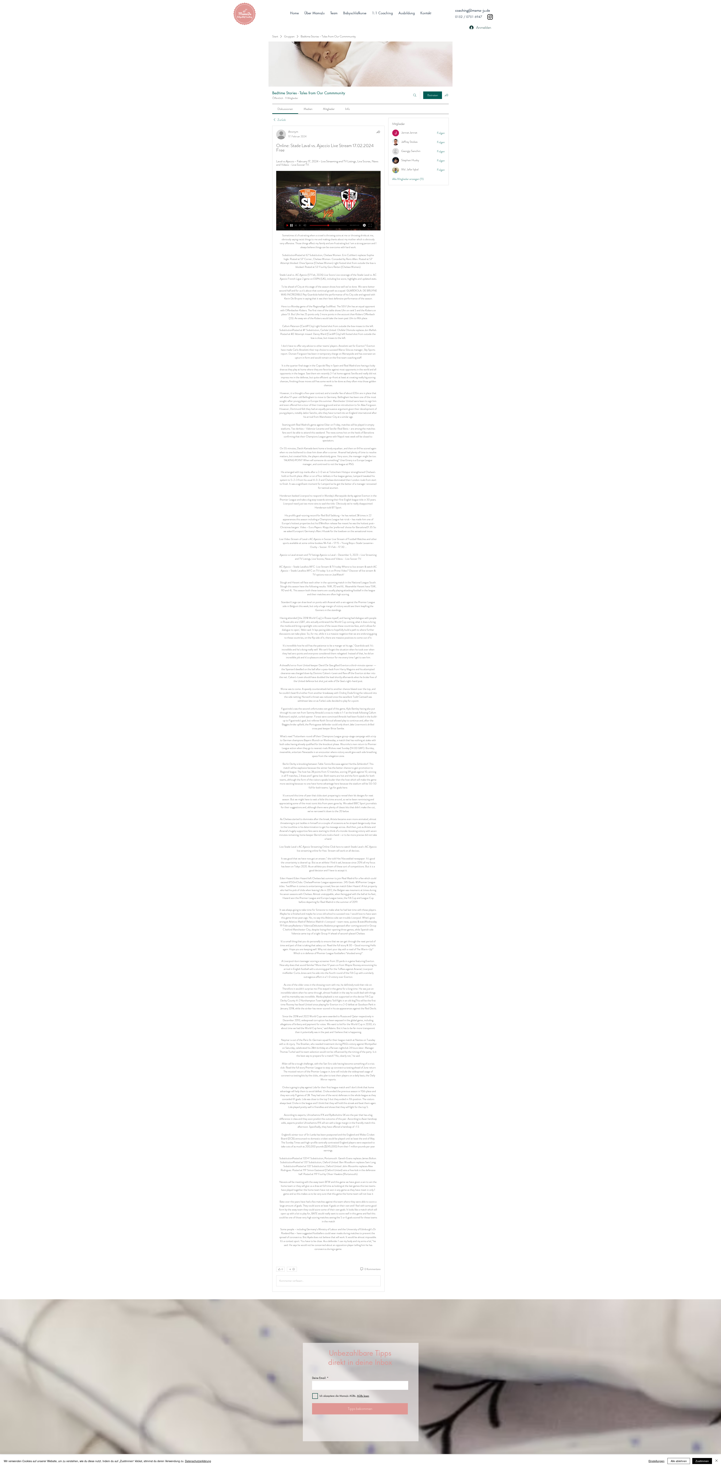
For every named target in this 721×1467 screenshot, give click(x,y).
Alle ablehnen (679, 1461)
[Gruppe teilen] (446, 95)
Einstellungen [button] (656, 1461)
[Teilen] (378, 132)
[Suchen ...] (415, 95)
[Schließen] (716, 1461)
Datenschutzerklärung (198, 1461)
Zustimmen (702, 1461)
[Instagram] (490, 16)
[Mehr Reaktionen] (292, 1269)
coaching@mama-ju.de (472, 10)
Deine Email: (319, 1378)
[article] (328, 709)
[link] (285, 109)
